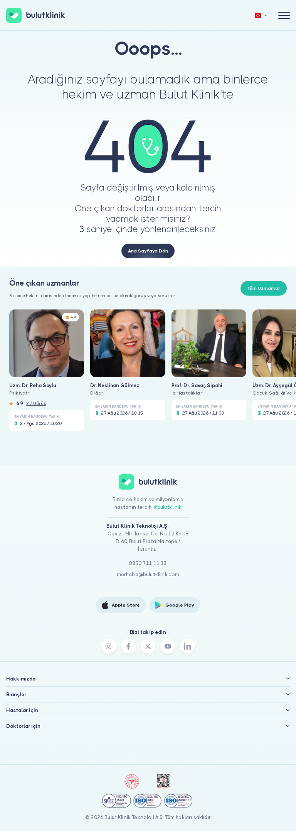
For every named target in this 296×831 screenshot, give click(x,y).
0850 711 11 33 (148, 563)
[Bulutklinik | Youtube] (167, 646)
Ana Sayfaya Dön (148, 251)
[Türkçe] (261, 15)
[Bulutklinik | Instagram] (108, 646)
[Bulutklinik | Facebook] (128, 646)
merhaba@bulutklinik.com (148, 574)
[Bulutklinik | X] (148, 646)
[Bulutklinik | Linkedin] (187, 646)
